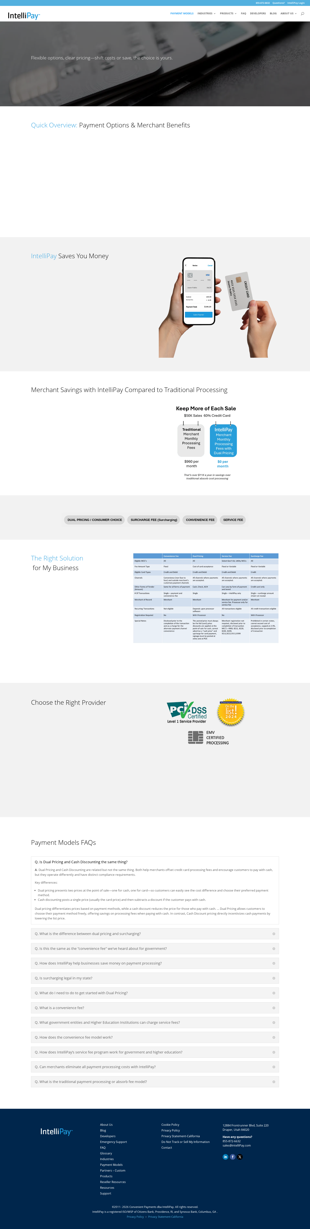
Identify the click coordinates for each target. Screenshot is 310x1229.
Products (226, 13)
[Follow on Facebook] (233, 1157)
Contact (166, 1148)
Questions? (279, 3)
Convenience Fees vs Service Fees (53, 642)
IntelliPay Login (296, 3)
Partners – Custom (112, 1170)
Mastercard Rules (43, 658)
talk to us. (41, 595)
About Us (287, 13)
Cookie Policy (170, 1125)
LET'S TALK (40, 220)
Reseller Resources (113, 1182)
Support (105, 1193)
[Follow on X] (240, 1157)
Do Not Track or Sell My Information (185, 1142)
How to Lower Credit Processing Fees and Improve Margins (71, 617)
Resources (107, 1188)
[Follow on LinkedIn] (225, 1157)
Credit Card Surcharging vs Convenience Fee (61, 633)
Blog (273, 13)
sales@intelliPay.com (237, 1145)
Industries (205, 13)
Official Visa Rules (105, 313)
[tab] (94, 519)
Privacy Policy (170, 1130)
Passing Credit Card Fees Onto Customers (59, 625)
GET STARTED (45, 72)
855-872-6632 (263, 3)
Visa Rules (38, 650)
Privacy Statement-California (181, 1136)
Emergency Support (113, 1142)
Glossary (106, 1153)
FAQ (243, 13)
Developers (258, 13)
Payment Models (182, 13)
